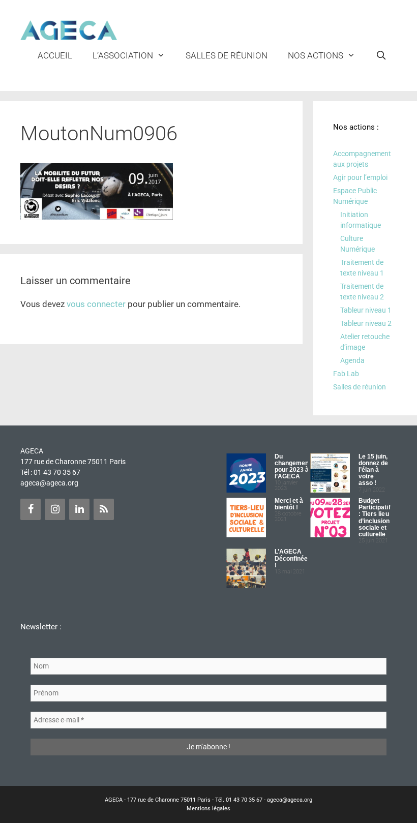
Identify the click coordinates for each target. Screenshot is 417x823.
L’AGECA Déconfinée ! (291, 558)
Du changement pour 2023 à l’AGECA (293, 466)
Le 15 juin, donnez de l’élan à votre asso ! (374, 470)
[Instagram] (55, 509)
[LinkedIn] (79, 509)
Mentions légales (208, 808)
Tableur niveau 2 (366, 323)
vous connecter (96, 304)
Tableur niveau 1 (366, 310)
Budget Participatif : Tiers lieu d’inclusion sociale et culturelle (375, 517)
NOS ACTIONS (315, 55)
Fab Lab (346, 374)
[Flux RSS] (104, 509)
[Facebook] (30, 509)
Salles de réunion (226, 55)
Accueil (55, 55)
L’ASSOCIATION (123, 55)
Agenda (352, 360)
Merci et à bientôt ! (289, 504)
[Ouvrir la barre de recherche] (381, 55)
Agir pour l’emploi (360, 177)
